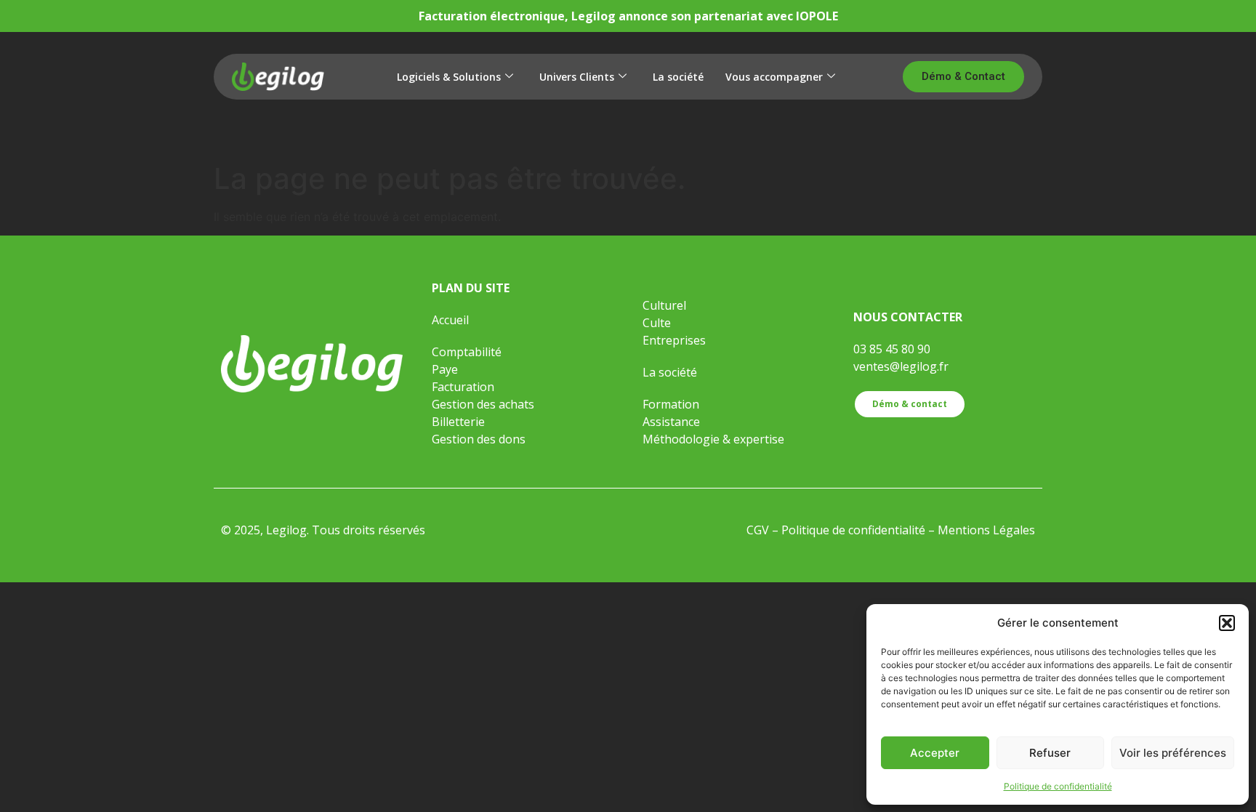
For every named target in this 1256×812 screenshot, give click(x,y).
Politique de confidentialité (1058, 786)
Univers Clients (576, 77)
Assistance (671, 422)
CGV (757, 530)
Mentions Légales (986, 530)
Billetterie (458, 422)
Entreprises (674, 340)
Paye (445, 369)
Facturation (463, 387)
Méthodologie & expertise (713, 439)
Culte (657, 323)
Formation (672, 404)
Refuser (1050, 753)
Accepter (934, 753)
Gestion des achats (483, 404)
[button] (1227, 623)
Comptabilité (467, 352)
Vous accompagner (774, 77)
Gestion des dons (479, 439)
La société (678, 77)
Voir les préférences (1172, 753)
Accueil (450, 320)
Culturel (664, 305)
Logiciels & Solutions (449, 77)
